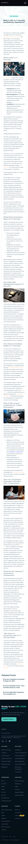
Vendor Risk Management (18, 768)
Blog (2, 812)
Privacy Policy (4, 836)
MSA (14, 836)
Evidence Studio (5, 764)
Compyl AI (4, 752)
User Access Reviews (20, 764)
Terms (10, 836)
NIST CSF (3, 795)
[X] (6, 741)
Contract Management (21, 752)
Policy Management (20, 755)
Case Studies (4, 824)
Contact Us (18, 818)
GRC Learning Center (6, 809)
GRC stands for (8, 77)
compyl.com (16, 839)
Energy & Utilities (19, 792)
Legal (16, 786)
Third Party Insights (6, 761)
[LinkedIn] (2, 741)
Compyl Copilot (5, 755)
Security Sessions (5, 821)
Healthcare (18, 783)
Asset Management (20, 758)
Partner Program (5, 826)
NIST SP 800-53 (5, 798)
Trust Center (18, 772)
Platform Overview (6, 750)
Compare (3, 829)
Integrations (4, 767)
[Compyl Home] (3, 730)
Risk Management (19, 761)
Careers (17, 815)
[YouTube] (9, 741)
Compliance (18, 750)
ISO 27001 (3, 783)
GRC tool (6, 668)
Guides (3, 815)
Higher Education (19, 795)
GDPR (2, 789)
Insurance (17, 789)
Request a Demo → (9, 719)
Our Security (18, 812)
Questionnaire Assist (6, 758)
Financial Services (19, 780)
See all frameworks (6, 800)
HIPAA (2, 786)
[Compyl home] (4, 3)
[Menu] (25, 3)
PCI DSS (3, 792)
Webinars (3, 818)
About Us (17, 809)
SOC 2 (3, 780)
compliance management (16, 451)
